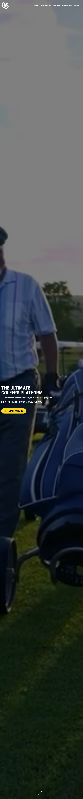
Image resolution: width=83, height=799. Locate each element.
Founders (56, 5)
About (36, 5)
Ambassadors (67, 5)
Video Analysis (46, 5)
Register (77, 5)
